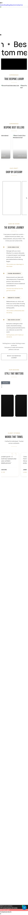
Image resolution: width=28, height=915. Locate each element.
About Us (13, 5)
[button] (14, 3)
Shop (5, 5)
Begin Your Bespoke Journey (14, 356)
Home (2, 5)
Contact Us (19, 5)
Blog (8, 5)
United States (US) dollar (10, 908)
